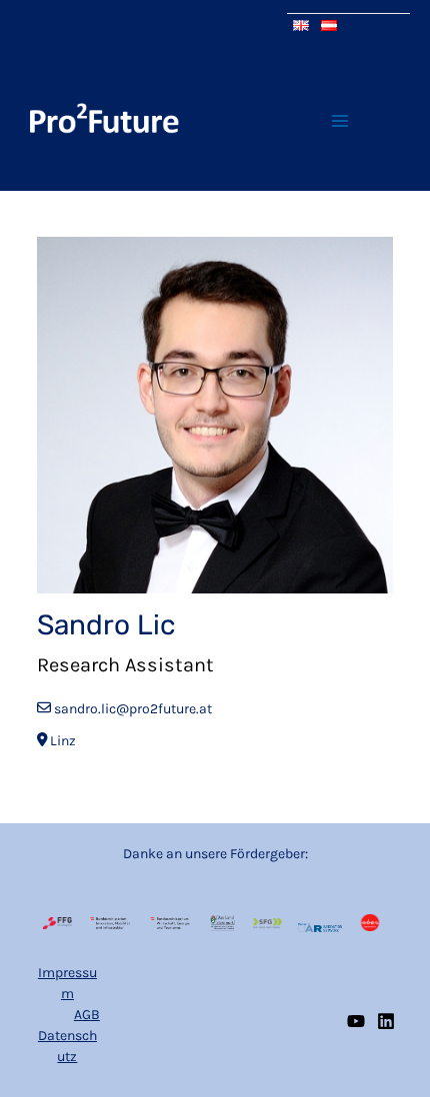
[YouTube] (356, 1021)
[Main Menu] (339, 120)
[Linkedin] (386, 1021)
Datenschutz (67, 1046)
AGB (87, 1014)
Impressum (67, 983)
